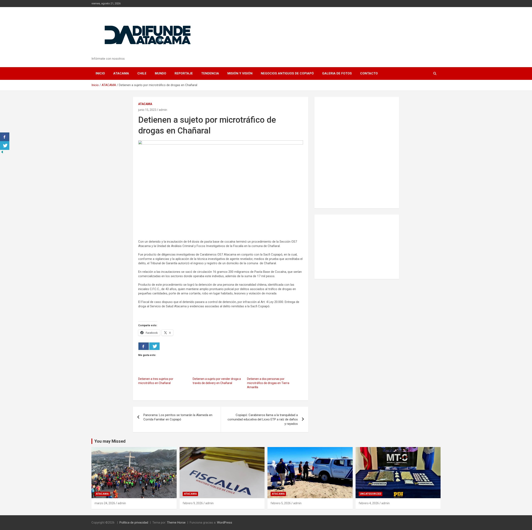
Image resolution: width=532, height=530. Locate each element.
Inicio (100, 73)
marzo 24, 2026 (105, 503)
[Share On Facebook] (143, 346)
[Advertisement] (357, 247)
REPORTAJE (184, 73)
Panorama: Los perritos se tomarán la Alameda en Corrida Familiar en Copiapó (177, 417)
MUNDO (160, 73)
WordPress (224, 522)
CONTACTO (369, 73)
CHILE (142, 73)
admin (163, 109)
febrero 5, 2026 (281, 503)
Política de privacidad (133, 522)
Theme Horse (176, 522)
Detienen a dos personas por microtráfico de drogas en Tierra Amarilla (268, 383)
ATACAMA (121, 73)
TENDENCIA (210, 73)
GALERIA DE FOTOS (337, 73)
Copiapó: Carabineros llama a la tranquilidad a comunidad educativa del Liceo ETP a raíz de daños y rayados (263, 419)
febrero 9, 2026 (193, 503)
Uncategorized (370, 493)
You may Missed (110, 441)
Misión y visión (239, 73)
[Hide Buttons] (2, 152)
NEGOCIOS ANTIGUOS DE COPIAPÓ (287, 73)
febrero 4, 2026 (369, 503)
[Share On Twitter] (154, 346)
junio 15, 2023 (147, 109)
